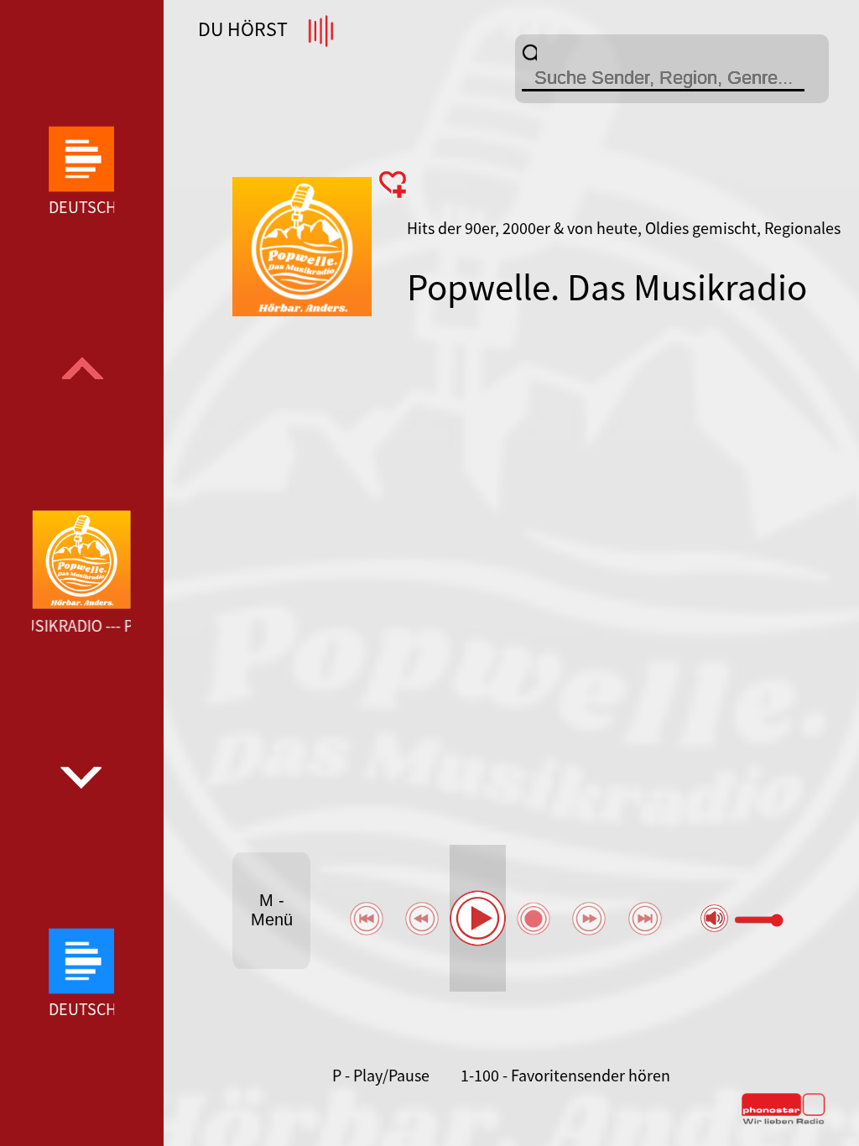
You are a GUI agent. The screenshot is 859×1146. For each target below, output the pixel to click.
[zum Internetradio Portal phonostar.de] (783, 1120)
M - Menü (272, 910)
